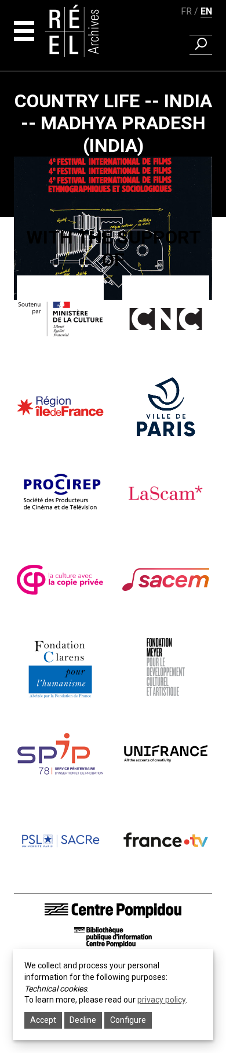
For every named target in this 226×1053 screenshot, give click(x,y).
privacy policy (161, 999)
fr (186, 11)
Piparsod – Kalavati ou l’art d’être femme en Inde (113, 348)
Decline (83, 1020)
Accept (43, 1020)
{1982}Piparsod (113, 313)
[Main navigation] (24, 31)
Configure (128, 1020)
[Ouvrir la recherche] (200, 45)
